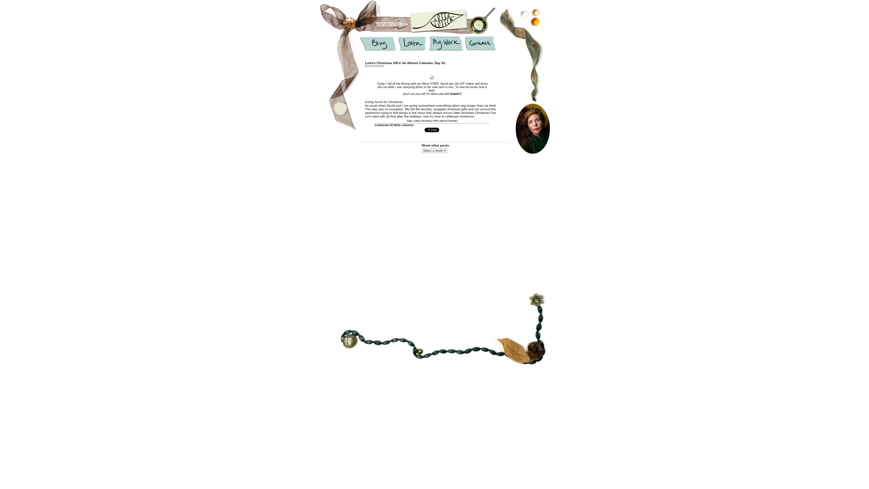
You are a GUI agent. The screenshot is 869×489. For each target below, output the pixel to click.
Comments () (384, 125)
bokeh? (455, 94)
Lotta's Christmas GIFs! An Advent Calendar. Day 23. (405, 63)
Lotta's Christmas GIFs (426, 121)
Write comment (403, 125)
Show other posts (435, 145)
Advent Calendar (448, 121)
